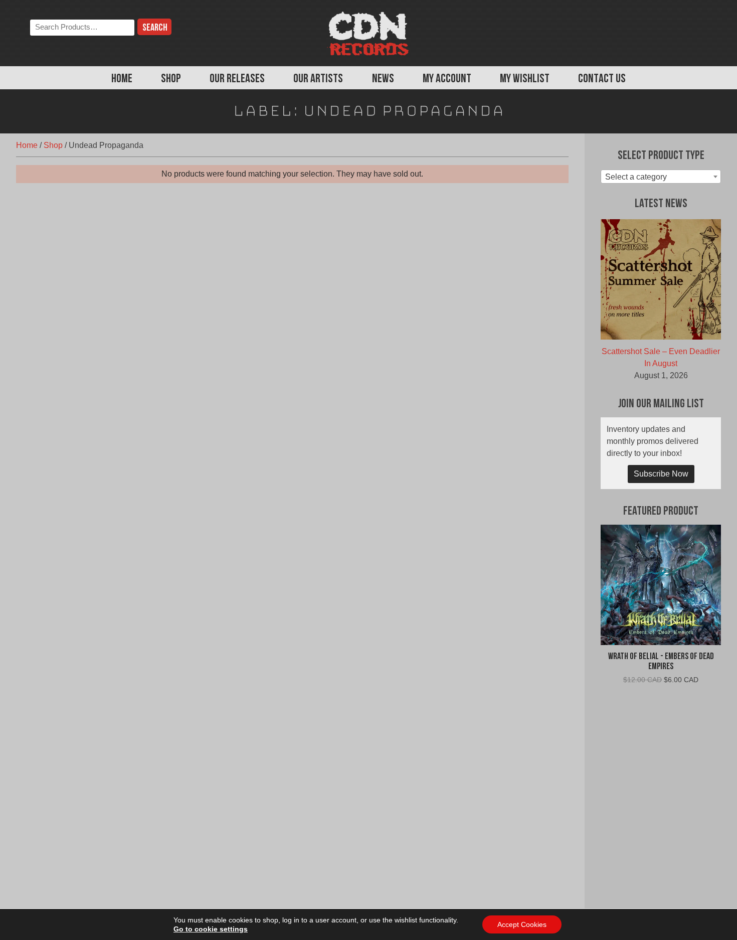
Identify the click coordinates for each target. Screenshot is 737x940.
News (383, 79)
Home (121, 79)
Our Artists (318, 79)
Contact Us (602, 79)
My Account (447, 79)
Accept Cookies (521, 924)
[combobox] (661, 177)
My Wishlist (524, 79)
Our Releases (237, 79)
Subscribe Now (661, 473)
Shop (171, 79)
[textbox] (660, 177)
